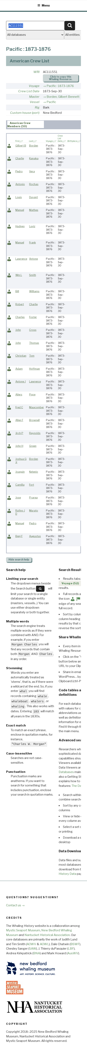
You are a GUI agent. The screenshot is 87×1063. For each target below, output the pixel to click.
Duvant (33, 197)
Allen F (19, 420)
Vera (32, 171)
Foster (33, 317)
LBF (71, 948)
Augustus (35, 536)
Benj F (19, 536)
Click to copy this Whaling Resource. (60, 78)
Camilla (19, 484)
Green (32, 445)
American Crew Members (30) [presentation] (19, 124)
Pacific (51, 102)
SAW (32, 948)
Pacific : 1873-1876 (60, 86)
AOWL (44, 944)
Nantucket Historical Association (47, 935)
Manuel (19, 210)
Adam (19, 368)
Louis (18, 197)
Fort (31, 484)
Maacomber (36, 407)
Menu (46, 5)
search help (18, 559)
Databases (66, 772)
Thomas (34, 342)
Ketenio (33, 471)
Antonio (20, 184)
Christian (20, 355)
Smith (32, 275)
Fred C (19, 407)
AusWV (72, 953)
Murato (33, 510)
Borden (33, 145)
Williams (34, 291)
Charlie (19, 158)
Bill (17, 291)
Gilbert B (20, 145)
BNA (36, 953)
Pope (32, 394)
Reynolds (34, 433)
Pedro (19, 171)
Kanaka (33, 158)
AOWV (31, 944)
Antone (33, 258)
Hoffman (34, 368)
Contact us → (15, 905)
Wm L (18, 275)
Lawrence (21, 258)
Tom (31, 355)
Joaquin (20, 471)
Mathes (33, 210)
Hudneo (20, 226)
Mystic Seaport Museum (23, 930)
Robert (19, 304)
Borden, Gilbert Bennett (63, 97)
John (18, 329)
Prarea (33, 497)
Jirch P (19, 433)
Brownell (34, 420)
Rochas (33, 184)
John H (19, 445)
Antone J (20, 381)
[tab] (25, 124)
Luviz (32, 226)
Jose (18, 497)
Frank (32, 242)
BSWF (75, 944)
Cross (32, 329)
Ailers (18, 394)
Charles (20, 317)
